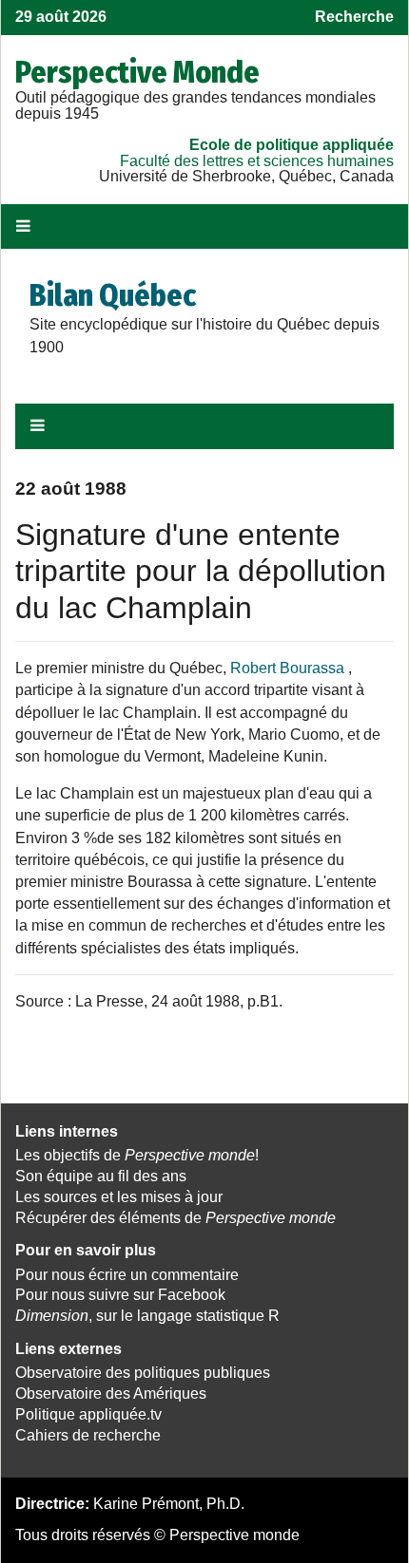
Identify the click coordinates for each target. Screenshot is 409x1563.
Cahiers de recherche (88, 1435)
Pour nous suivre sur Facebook (120, 1295)
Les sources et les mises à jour (119, 1197)
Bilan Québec (112, 295)
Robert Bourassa (287, 668)
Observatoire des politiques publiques (142, 1373)
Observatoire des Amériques (110, 1393)
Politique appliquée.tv (88, 1414)
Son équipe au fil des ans (100, 1176)
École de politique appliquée (291, 145)
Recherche (354, 17)
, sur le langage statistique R (147, 1316)
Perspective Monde (137, 72)
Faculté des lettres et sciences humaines (257, 161)
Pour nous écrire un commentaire (127, 1275)
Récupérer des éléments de (175, 1218)
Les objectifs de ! (137, 1155)
